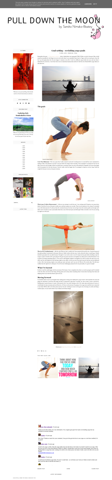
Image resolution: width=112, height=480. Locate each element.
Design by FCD (32, 477)
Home (68, 468)
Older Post (95, 468)
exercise (70, 53)
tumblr (72, 347)
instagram (78, 347)
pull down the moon (22, 477)
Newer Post (41, 468)
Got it (95, 4)
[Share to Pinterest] (41, 351)
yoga (75, 53)
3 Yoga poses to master (53, 56)
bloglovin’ (64, 347)
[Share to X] (38, 351)
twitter (68, 347)
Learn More (88, 4)
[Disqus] (68, 401)
